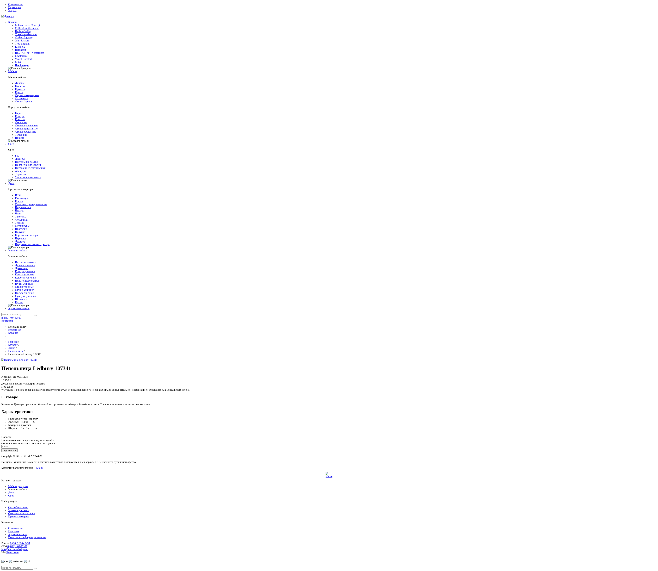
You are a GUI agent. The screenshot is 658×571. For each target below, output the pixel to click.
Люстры (20, 158)
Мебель (12, 71)
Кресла (19, 92)
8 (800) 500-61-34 (20, 543)
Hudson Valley (23, 31)
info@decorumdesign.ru (14, 549)
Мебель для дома (18, 486)
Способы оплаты (18, 507)
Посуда (19, 210)
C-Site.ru (38, 467)
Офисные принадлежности (31, 204)
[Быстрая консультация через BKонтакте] (329, 475)
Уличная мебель (17, 250)
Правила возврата (18, 516)
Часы (18, 213)
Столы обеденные (25, 131)
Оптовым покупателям (21, 513)
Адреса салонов (17, 534)
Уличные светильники (28, 177)
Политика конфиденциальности (27, 537)
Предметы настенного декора (32, 244)
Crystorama (21, 55)
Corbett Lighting (24, 37)
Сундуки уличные (25, 296)
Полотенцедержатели (27, 280)
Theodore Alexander (26, 34)
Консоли (20, 119)
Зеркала (19, 222)
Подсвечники (23, 207)
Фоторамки (21, 219)
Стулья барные (23, 101)
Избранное (14, 329)
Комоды (20, 116)
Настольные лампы (26, 161)
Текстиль (20, 216)
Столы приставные (26, 128)
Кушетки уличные (25, 277)
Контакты (7, 320)
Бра (17, 155)
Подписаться (9, 450)
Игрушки (20, 238)
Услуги (12, 10)
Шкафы (19, 137)
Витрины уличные (26, 262)
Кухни (19, 302)
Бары (18, 113)
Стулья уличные (24, 289)
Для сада (20, 241)
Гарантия (13, 531)
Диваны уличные (25, 265)
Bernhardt (20, 49)
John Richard (22, 40)
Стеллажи (21, 122)
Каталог (13, 344)
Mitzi (18, 62)
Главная (12, 341)
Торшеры (20, 174)
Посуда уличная (24, 292)
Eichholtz (20, 46)
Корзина (13, 332)
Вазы (18, 195)
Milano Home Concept (27, 25)
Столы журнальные (26, 125)
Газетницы (21, 198)
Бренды (12, 22)
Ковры (19, 201)
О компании (15, 4)
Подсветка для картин (28, 164)
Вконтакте (12, 552)
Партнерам (14, 7)
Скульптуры (22, 225)
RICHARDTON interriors (29, 52)
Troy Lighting (22, 43)
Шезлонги (21, 299)
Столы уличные (24, 286)
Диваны (20, 83)
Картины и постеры (26, 235)
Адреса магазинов (18, 308)
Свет (11, 143)
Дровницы (21, 268)
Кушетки (20, 86)
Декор (11, 183)
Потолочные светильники (30, 167)
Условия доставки (18, 510)
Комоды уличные (25, 271)
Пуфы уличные (24, 283)
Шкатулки (21, 228)
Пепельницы (16, 351)
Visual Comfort (23, 59)
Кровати (20, 89)
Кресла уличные (24, 274)
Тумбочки (21, 134)
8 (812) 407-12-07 (11, 317)
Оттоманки (21, 98)
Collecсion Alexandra (27, 28)
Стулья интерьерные (27, 95)
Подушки (20, 232)
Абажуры (20, 171)
